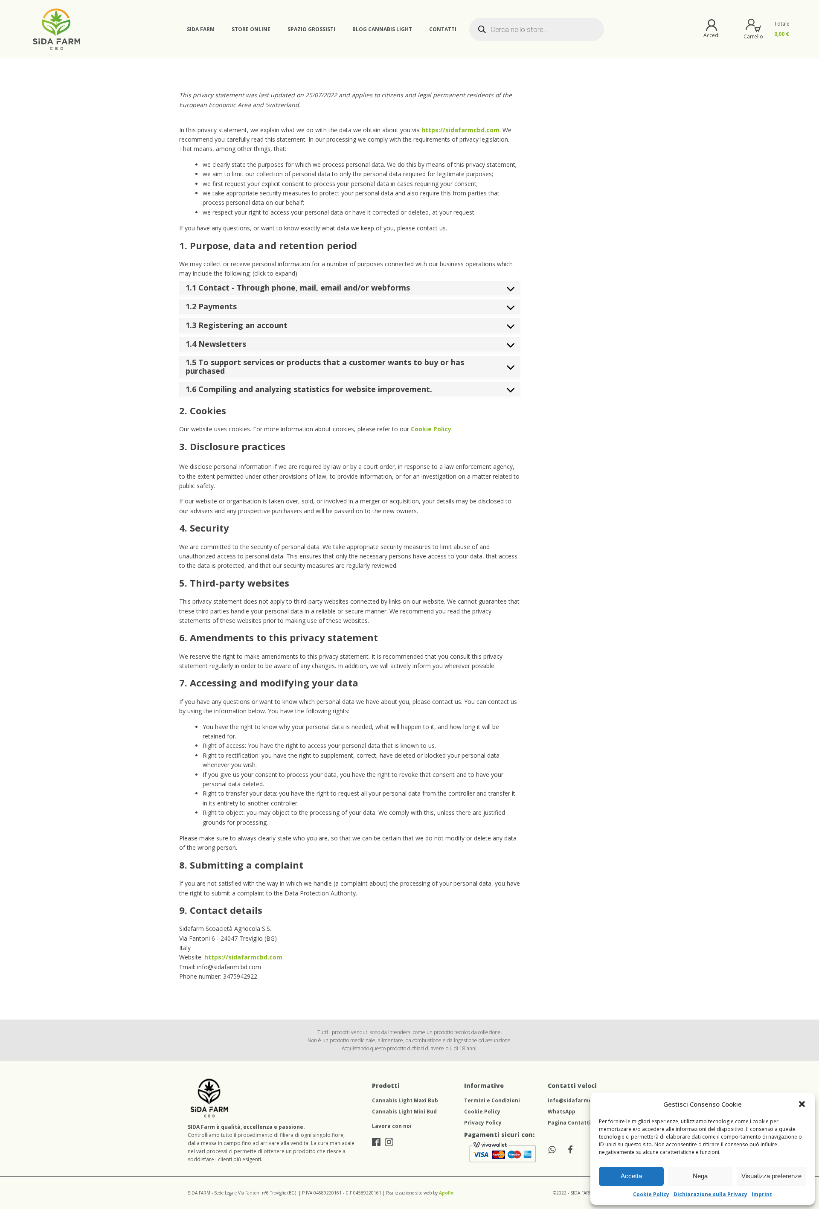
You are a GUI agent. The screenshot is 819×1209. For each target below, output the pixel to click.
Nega (700, 1176)
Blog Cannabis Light (382, 29)
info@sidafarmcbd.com (580, 1100)
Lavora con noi (392, 1126)
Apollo (446, 1193)
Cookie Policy (651, 1194)
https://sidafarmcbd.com (460, 130)
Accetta (631, 1176)
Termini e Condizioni (492, 1100)
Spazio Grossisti (311, 29)
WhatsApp (561, 1111)
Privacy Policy (483, 1122)
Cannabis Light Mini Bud (404, 1111)
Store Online (251, 29)
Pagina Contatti (569, 1122)
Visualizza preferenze (771, 1176)
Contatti (442, 29)
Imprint (762, 1194)
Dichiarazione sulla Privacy (710, 1194)
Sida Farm (201, 29)
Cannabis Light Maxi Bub (405, 1100)
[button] (802, 1104)
